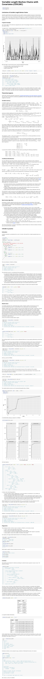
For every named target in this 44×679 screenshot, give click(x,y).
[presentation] (34, 102)
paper (40, 178)
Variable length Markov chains (27, 204)
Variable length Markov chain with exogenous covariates (31, 95)
